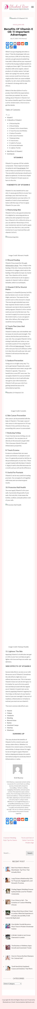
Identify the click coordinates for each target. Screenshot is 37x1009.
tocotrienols (21, 168)
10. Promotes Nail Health (16, 145)
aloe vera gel (20, 346)
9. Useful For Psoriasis (15, 143)
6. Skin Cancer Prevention (16, 135)
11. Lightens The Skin (15, 148)
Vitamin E (10, 117)
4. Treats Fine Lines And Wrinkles (18, 131)
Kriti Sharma (22, 38)
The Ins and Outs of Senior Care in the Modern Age (27, 840)
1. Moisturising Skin (14, 123)
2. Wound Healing (14, 126)
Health (15, 24)
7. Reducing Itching (14, 138)
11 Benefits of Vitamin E (14, 120)
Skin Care (21, 24)
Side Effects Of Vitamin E (15, 151)
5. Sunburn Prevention (15, 133)
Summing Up (10, 154)
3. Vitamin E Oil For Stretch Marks (18, 128)
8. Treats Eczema (14, 140)
